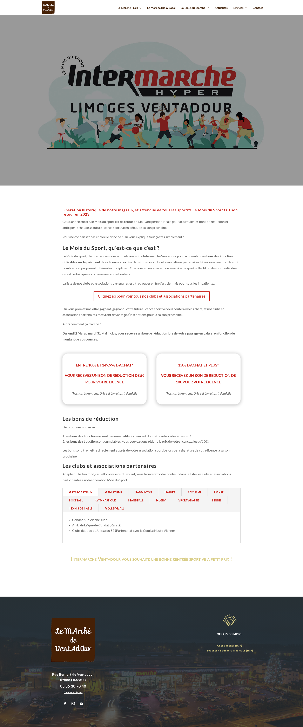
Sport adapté (188, 500)
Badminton (143, 492)
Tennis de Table (80, 508)
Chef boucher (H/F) (229, 645)
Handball (135, 500)
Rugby (161, 500)
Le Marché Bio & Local (161, 7)
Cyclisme (194, 492)
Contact (258, 7)
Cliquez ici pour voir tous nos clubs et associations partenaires (151, 296)
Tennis (216, 500)
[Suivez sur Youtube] (81, 703)
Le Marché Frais (127, 7)
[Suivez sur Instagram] (73, 703)
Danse (218, 492)
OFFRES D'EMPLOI (230, 634)
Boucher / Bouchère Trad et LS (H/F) (230, 650)
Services (238, 7)
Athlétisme (113, 492)
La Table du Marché (193, 7)
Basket (169, 492)
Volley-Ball (114, 508)
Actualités (221, 7)
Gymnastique (105, 500)
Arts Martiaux (80, 492)
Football (76, 500)
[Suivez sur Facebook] (65, 703)
